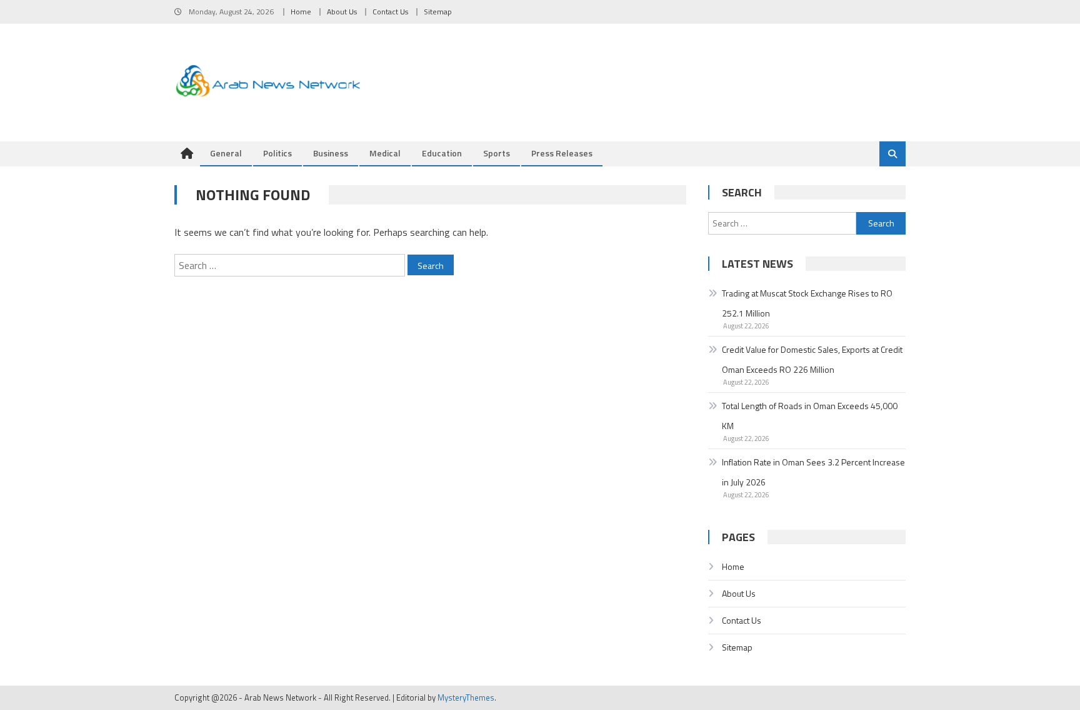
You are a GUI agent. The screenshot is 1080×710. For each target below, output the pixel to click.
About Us (342, 12)
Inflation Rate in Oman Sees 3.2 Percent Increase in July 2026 (813, 472)
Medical (385, 153)
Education (442, 153)
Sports (496, 153)
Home (301, 12)
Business (330, 153)
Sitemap (438, 12)
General (226, 153)
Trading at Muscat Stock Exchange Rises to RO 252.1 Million (807, 303)
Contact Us (390, 12)
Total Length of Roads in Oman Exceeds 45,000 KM (810, 415)
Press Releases (561, 153)
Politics (277, 153)
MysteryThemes (466, 697)
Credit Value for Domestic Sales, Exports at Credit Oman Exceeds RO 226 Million (812, 359)
